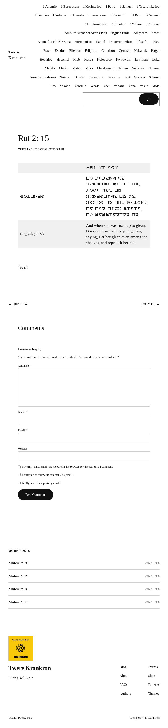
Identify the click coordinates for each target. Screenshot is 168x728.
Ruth (23, 267)
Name (22, 412)
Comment (24, 365)
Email (22, 430)
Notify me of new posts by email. (41, 483)
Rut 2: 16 (147, 304)
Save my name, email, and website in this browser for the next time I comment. (67, 466)
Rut (63, 148)
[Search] (149, 99)
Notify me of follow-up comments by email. (47, 474)
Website (22, 448)
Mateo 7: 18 (18, 589)
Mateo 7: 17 (18, 602)
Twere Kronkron (29, 668)
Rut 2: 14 (20, 304)
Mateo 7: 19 (18, 576)
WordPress (154, 717)
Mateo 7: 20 (18, 563)
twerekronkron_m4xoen (44, 148)
